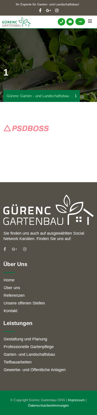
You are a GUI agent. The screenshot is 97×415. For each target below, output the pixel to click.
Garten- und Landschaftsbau (29, 354)
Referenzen (14, 295)
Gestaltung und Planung (25, 339)
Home (9, 280)
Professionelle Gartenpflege (29, 346)
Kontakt (10, 311)
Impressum (76, 400)
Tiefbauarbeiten (18, 362)
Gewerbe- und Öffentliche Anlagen (35, 370)
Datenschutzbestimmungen (48, 405)
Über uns (12, 287)
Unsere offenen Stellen (24, 303)
